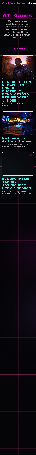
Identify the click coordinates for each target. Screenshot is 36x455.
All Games (18, 49)
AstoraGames (15, 3)
